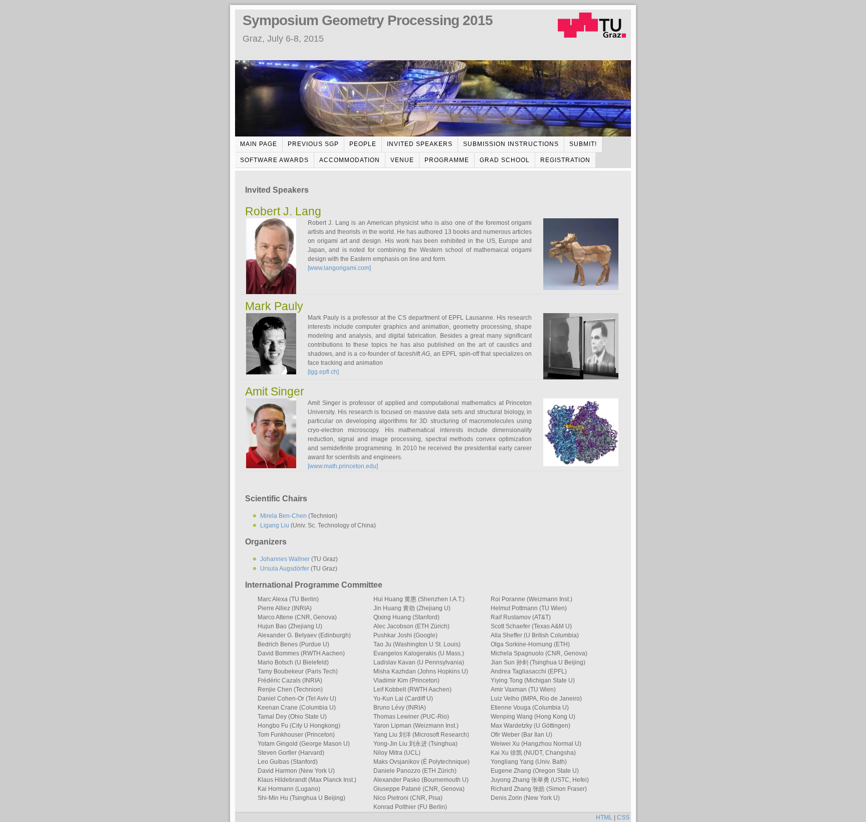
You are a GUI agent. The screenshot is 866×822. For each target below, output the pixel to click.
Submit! (583, 144)
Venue (402, 160)
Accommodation (349, 160)
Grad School (505, 160)
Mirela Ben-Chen (283, 515)
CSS (623, 817)
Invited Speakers (420, 144)
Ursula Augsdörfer (284, 568)
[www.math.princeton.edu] (343, 466)
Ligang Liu (275, 525)
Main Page (258, 144)
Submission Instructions (511, 144)
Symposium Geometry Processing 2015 (368, 20)
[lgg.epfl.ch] (323, 371)
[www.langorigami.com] (339, 267)
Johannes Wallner (285, 559)
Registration (565, 160)
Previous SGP (313, 144)
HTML (604, 817)
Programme (446, 160)
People (362, 144)
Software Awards (274, 160)
